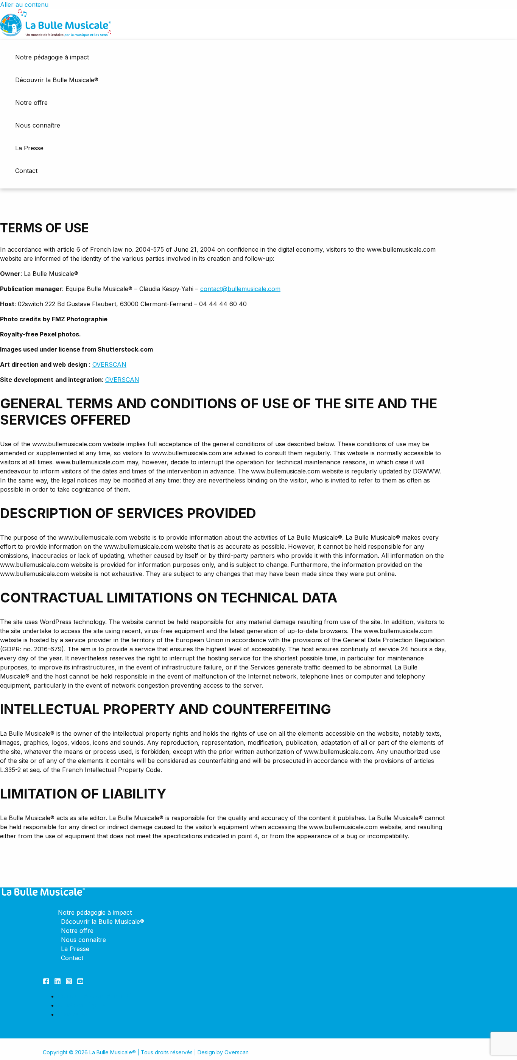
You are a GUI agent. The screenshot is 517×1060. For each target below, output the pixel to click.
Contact (26, 170)
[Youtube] (80, 982)
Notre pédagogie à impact (52, 57)
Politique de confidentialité (95, 996)
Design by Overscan (223, 1052)
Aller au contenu (24, 4)
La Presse (29, 148)
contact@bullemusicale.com (240, 289)
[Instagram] (68, 982)
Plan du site (74, 1014)
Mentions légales (82, 1005)
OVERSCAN (109, 364)
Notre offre (31, 102)
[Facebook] (46, 982)
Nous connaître (37, 125)
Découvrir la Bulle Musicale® (56, 80)
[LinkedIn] (57, 982)
